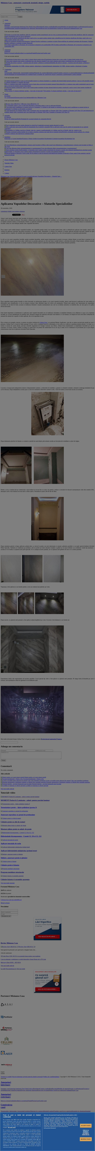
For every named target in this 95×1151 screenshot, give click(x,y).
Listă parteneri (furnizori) (50, 1128)
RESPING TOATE (86, 1139)
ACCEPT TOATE (86, 1125)
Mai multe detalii (11, 1127)
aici (37, 1139)
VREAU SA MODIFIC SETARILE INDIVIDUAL (85, 1132)
